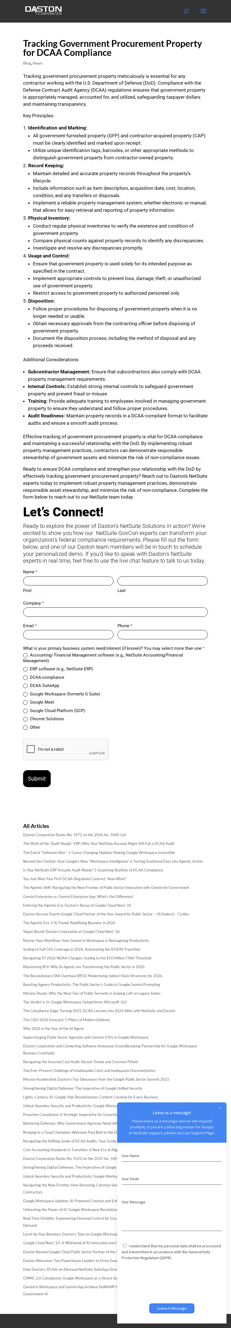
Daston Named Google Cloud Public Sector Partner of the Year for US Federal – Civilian (93, 1252)
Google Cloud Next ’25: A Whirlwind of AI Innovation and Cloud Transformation (86, 1243)
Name (30, 571)
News (38, 63)
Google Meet (41, 702)
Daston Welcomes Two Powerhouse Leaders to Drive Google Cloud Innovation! (87, 1260)
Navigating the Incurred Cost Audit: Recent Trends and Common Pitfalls (80, 1062)
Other (34, 727)
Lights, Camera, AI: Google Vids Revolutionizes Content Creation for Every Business (90, 1097)
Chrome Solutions (46, 718)
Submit (37, 778)
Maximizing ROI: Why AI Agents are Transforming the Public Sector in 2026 (84, 966)
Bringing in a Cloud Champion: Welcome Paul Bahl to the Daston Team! (80, 1132)
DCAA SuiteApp (44, 685)
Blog (27, 63)
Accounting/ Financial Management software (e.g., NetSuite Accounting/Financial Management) (103, 658)
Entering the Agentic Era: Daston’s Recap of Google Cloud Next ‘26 (77, 905)
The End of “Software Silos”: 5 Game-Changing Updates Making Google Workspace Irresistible (99, 852)
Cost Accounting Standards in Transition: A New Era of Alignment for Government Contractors (99, 1150)
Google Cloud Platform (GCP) (57, 710)
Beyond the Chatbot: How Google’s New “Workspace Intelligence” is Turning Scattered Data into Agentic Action (113, 861)
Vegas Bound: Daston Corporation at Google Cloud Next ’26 (71, 931)
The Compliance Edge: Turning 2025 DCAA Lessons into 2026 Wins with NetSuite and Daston (99, 1010)
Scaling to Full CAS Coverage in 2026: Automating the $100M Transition (81, 949)
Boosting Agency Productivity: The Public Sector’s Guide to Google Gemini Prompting (91, 984)
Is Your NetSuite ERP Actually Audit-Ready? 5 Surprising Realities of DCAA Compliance (93, 870)
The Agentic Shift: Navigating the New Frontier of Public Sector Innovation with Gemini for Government (106, 887)
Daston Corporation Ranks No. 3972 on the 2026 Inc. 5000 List (74, 835)
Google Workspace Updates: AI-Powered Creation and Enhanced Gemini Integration (91, 1201)
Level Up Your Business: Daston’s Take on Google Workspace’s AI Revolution (84, 1234)
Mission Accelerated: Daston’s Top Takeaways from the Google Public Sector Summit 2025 (96, 1079)
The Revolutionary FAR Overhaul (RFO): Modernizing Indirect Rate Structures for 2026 (92, 976)
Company (33, 603)
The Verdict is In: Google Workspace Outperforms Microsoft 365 (75, 1002)
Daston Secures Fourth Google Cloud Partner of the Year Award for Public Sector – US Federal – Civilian (106, 914)
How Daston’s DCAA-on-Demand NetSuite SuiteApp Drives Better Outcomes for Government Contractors (109, 1269)
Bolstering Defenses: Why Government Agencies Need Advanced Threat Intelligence (91, 1123)
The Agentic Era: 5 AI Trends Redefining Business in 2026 (69, 922)
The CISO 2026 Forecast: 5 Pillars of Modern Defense (66, 1020)
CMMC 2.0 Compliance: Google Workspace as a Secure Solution (74, 1278)
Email (30, 625)
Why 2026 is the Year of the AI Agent (53, 1028)
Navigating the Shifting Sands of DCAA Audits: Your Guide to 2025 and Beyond (86, 1141)
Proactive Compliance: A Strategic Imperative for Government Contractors (83, 1114)
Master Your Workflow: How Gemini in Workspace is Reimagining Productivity (86, 940)
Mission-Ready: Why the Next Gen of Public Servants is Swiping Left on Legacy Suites (92, 993)
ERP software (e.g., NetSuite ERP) (61, 668)
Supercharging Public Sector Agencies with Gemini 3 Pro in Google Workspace (85, 1037)
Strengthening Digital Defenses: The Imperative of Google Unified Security (83, 1088)
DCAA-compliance (46, 677)
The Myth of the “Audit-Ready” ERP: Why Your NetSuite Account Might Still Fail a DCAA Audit (98, 843)
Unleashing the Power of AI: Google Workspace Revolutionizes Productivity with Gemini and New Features (109, 1209)
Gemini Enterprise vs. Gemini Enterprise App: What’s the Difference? (78, 896)
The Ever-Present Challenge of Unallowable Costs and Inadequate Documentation (89, 1070)
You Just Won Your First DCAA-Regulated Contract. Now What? (74, 878)
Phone (124, 625)
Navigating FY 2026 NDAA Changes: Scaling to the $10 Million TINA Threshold (87, 958)
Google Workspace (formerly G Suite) (64, 694)
